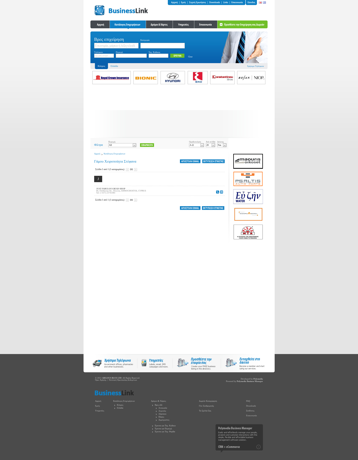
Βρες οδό (158, 405)
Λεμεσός (162, 411)
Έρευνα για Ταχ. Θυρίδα (165, 432)
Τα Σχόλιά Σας (205, 411)
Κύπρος (120, 405)
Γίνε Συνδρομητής (206, 406)
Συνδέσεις (250, 411)
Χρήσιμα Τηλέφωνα (255, 66)
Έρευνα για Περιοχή (163, 429)
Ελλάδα (114, 66)
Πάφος (161, 417)
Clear (190, 57)
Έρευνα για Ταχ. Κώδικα (165, 426)
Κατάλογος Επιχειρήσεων (114, 154)
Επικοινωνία (251, 416)
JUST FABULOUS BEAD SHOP (110, 189)
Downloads (251, 406)
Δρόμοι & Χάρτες (158, 401)
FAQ (248, 401)
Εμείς (97, 406)
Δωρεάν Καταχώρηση (208, 401)
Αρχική (97, 154)
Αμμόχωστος (163, 420)
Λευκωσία (162, 408)
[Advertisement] (179, 112)
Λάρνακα (162, 414)
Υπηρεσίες (99, 411)
